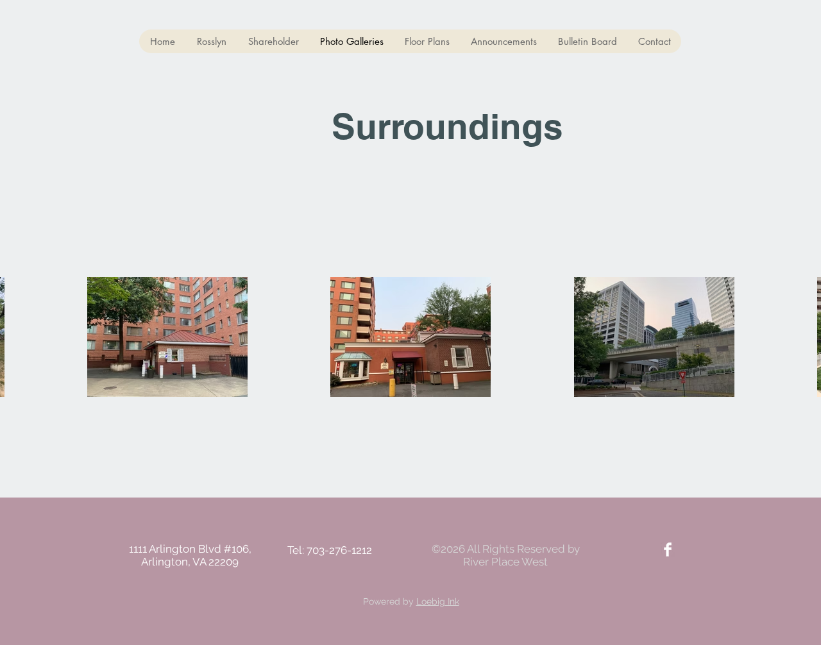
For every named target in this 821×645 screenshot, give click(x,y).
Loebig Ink (437, 601)
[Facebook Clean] (668, 549)
